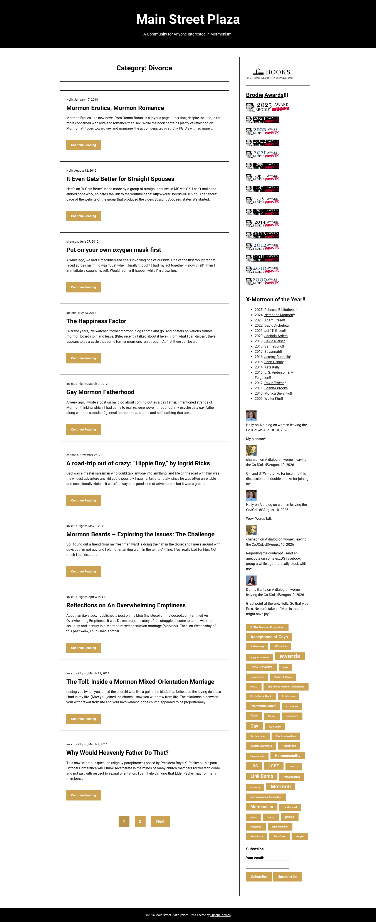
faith (254, 716)
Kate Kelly (272, 367)
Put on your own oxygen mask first (113, 249)
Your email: (255, 858)
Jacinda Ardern (276, 336)
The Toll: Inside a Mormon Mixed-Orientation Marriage (140, 681)
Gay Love (275, 726)
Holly (250, 425)
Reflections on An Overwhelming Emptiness (126, 605)
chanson (252, 460)
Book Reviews (261, 667)
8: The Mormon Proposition (267, 627)
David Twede (274, 383)
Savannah (272, 352)
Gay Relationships (286, 736)
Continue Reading (83, 145)
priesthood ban (280, 826)
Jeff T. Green (274, 331)
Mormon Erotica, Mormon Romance (115, 107)
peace (253, 817)
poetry (271, 817)
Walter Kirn (272, 399)
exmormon (292, 706)
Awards (274, 95)
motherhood (290, 807)
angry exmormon (259, 657)
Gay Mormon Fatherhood (100, 392)
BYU (285, 667)
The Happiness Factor (96, 321)
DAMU (253, 686)
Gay (254, 726)
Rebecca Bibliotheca (279, 310)
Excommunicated (262, 706)
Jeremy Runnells (277, 357)
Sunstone (279, 836)
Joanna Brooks (276, 388)
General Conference (261, 746)
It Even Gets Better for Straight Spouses (120, 178)
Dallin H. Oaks (283, 677)
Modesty (255, 787)
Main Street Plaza (188, 19)
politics (289, 817)
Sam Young (273, 346)
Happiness (289, 745)
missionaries (292, 776)
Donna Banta (256, 590)
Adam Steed (273, 320)
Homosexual (257, 756)
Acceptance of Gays (269, 636)
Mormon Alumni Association (265, 797)
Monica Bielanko (277, 393)
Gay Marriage (257, 736)
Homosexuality (287, 755)
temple (300, 836)
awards (290, 656)
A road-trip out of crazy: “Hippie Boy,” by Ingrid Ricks (138, 463)
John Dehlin (273, 362)
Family (272, 716)
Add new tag (257, 646)
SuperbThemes (220, 915)
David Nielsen (274, 341)
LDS (254, 765)
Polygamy (255, 826)
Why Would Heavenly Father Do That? (117, 752)
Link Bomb (261, 776)
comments (257, 677)
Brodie (254, 95)
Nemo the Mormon (278, 315)
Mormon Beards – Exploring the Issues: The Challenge (140, 534)
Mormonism (261, 806)
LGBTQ (294, 766)
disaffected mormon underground (286, 686)
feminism (292, 716)
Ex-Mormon (288, 696)
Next (160, 821)
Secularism (256, 836)
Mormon (281, 787)
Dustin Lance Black (260, 696)
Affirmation (280, 646)
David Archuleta (276, 325)
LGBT (274, 765)
